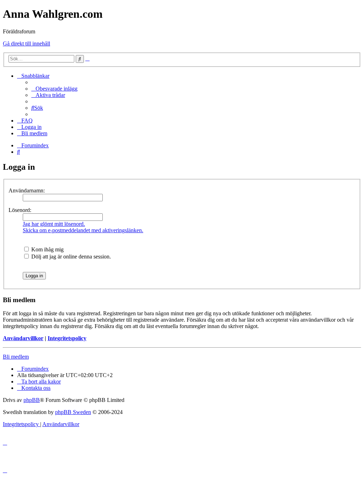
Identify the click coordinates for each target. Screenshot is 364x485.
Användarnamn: (27, 190)
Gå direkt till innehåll (26, 43)
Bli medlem (16, 357)
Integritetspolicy (67, 338)
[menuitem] (54, 89)
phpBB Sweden (73, 412)
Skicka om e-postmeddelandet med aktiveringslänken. (83, 230)
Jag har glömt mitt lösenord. (54, 224)
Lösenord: (20, 210)
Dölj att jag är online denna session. (70, 257)
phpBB (31, 400)
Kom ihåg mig (47, 249)
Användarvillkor (23, 338)
